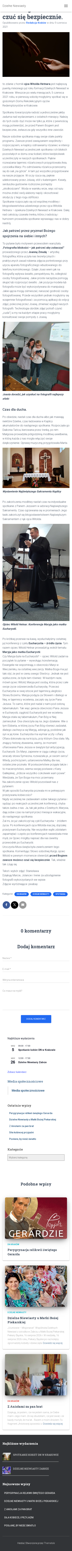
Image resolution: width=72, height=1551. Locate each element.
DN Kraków (21, 894)
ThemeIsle (49, 1543)
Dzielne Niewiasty (41, 894)
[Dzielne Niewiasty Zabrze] (6, 1470)
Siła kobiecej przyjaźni (21, 1132)
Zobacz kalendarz (17, 1072)
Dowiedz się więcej (52, 1343)
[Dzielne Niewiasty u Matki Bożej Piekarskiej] (36, 1286)
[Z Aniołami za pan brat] (36, 1374)
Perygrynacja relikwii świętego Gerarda (30, 1113)
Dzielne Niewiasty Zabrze (32, 1062)
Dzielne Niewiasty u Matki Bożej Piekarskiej (32, 1119)
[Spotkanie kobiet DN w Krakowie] (6, 1456)
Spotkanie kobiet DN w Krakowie (36, 1049)
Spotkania (60, 894)
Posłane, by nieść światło (22, 1139)
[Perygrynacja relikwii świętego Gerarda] (36, 1217)
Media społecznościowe (25, 1081)
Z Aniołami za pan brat (21, 1126)
